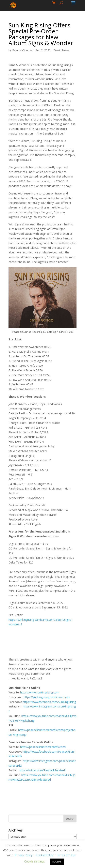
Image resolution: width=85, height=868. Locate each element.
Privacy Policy (23, 855)
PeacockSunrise (22, 50)
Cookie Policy (44, 855)
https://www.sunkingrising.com (39, 692)
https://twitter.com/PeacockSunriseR (42, 770)
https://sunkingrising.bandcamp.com (47, 697)
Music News (61, 50)
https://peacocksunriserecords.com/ (43, 747)
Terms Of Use (66, 855)
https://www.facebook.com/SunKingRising (49, 702)
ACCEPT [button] (56, 861)
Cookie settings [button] (34, 861)
